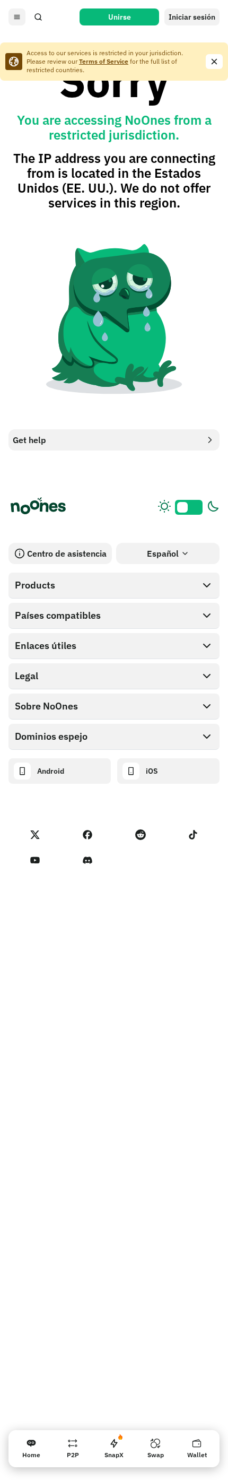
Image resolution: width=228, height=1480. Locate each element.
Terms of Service (103, 61)
